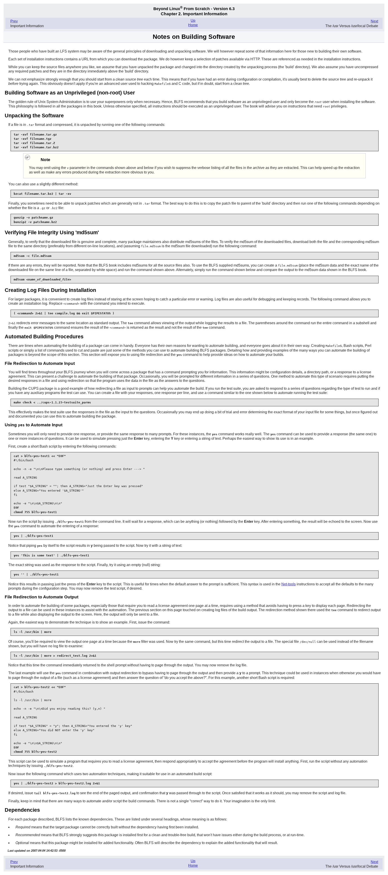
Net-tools (288, 584)
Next (374, 21)
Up (193, 20)
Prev (14, 21)
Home (193, 25)
